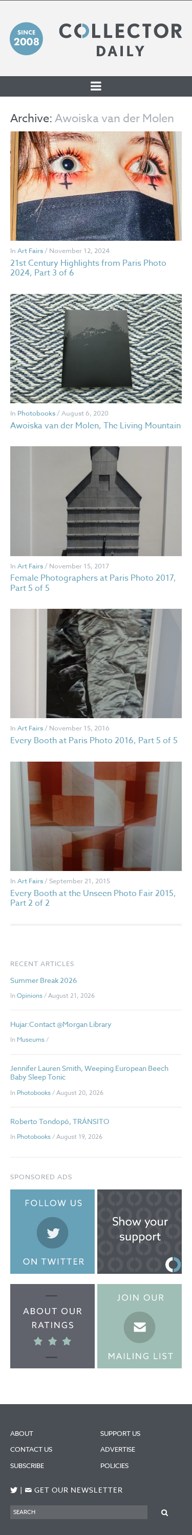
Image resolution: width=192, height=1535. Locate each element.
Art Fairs (30, 250)
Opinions (29, 995)
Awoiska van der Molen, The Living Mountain (95, 426)
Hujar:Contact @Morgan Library (61, 1024)
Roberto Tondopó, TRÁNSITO (59, 1121)
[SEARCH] (164, 1511)
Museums (31, 1039)
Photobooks (36, 413)
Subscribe (27, 1465)
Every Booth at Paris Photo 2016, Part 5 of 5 (94, 741)
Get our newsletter (74, 1490)
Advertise (117, 1449)
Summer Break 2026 (43, 980)
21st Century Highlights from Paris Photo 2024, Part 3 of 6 (88, 268)
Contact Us (31, 1449)
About (21, 1433)
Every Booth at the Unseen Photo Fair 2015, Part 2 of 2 (93, 898)
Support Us (120, 1433)
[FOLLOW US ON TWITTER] (14, 1490)
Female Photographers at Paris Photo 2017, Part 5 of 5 (93, 583)
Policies (114, 1465)
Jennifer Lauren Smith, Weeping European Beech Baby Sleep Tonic (89, 1072)
